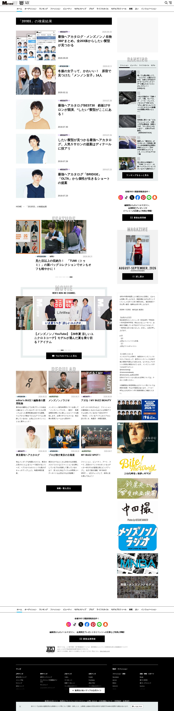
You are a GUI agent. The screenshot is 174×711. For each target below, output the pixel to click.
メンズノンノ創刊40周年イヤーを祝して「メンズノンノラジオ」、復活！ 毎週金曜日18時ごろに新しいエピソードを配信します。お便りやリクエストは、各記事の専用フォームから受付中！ (64, 412)
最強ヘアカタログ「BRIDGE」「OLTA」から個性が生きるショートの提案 (84, 179)
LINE (149, 197)
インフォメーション (148, 9)
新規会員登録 (140, 218)
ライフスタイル (102, 9)
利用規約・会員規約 (122, 701)
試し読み (140, 277)
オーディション (30, 9)
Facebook (137, 197)
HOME (19, 207)
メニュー (171, 3)
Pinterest (143, 197)
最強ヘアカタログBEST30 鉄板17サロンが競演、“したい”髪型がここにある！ (85, 110)
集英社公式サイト (51, 701)
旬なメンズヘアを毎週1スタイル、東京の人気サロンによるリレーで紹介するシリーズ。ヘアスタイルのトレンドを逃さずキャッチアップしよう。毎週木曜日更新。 (31, 467)
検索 (165, 3)
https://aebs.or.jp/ (105, 651)
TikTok (126, 197)
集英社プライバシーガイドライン (72, 701)
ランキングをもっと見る (137, 175)
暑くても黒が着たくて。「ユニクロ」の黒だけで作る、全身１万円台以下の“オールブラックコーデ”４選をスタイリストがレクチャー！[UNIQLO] (146, 81)
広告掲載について (105, 701)
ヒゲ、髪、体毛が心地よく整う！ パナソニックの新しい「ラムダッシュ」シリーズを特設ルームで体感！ (63, 264)
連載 (130, 9)
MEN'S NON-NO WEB (9, 3)
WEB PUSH (154, 197)
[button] (124, 66)
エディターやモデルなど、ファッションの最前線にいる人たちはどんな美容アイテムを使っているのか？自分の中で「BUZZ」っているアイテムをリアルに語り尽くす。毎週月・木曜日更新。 (96, 412)
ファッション (55, 9)
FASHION (64, 66)
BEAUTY (64, 32)
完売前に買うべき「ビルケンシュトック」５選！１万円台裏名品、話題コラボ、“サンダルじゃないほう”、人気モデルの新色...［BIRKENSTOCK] (146, 126)
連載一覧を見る (64, 488)
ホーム (19, 9)
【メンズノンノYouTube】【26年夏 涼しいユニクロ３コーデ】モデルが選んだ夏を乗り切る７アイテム (64, 338)
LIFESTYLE (54, 397)
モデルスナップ (80, 9)
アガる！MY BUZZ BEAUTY (96, 400)
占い (137, 9)
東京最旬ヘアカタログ (28, 455)
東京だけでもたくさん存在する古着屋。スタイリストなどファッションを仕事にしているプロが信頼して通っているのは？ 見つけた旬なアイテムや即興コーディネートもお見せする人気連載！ (63, 467)
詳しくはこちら (137, 706)
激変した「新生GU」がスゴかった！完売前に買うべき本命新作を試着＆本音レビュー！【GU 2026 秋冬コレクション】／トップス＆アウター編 (146, 147)
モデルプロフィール (118, 9)
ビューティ (67, 9)
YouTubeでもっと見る (66, 356)
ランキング (43, 9)
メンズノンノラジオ (59, 400)
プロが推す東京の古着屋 (62, 455)
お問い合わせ (92, 701)
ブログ (91, 9)
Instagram (120, 197)
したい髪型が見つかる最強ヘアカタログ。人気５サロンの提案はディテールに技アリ (85, 144)
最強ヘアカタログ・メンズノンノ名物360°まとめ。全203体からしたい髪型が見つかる (85, 41)
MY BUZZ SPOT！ (91, 455)
